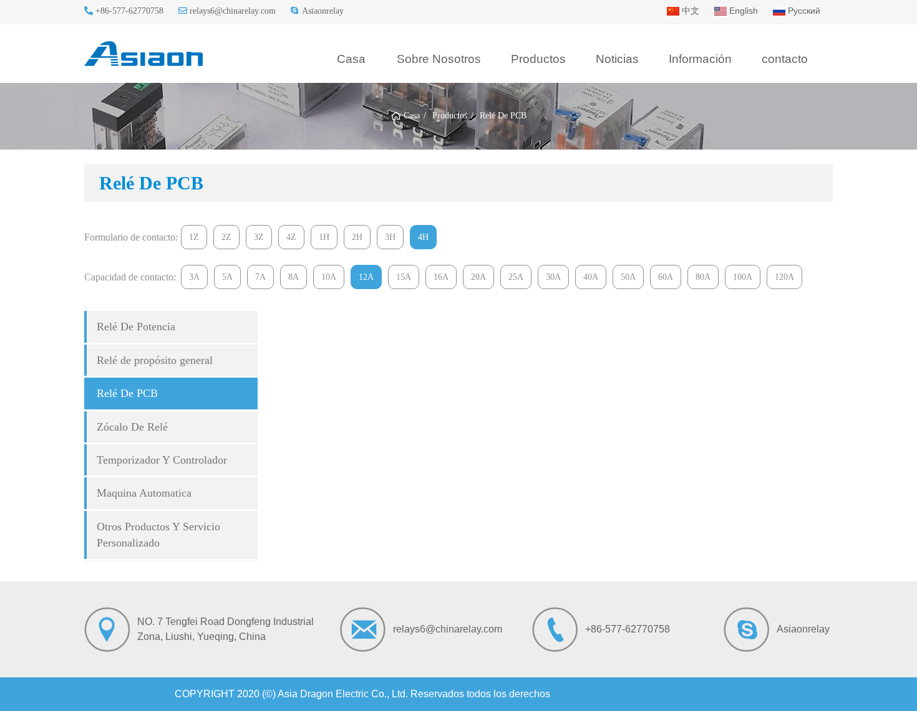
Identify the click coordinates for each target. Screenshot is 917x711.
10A (328, 277)
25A (515, 277)
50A (628, 277)
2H (357, 237)
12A (366, 277)
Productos (538, 58)
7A (260, 277)
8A (293, 277)
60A (665, 277)
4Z (291, 237)
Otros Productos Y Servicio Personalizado (158, 534)
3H (390, 237)
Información (700, 58)
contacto (785, 58)
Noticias (617, 58)
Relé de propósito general (155, 360)
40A (590, 277)
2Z (226, 237)
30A (553, 277)
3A (194, 277)
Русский (802, 11)
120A (784, 277)
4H (423, 237)
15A (403, 277)
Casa (351, 58)
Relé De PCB (127, 393)
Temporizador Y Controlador (162, 460)
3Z (259, 237)
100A (742, 277)
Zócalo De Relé (132, 427)
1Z (194, 237)
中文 (689, 11)
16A (441, 277)
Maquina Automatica (144, 493)
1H (324, 237)
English (742, 11)
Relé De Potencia (136, 326)
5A (227, 277)
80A (703, 277)
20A (478, 277)
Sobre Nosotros (439, 58)
